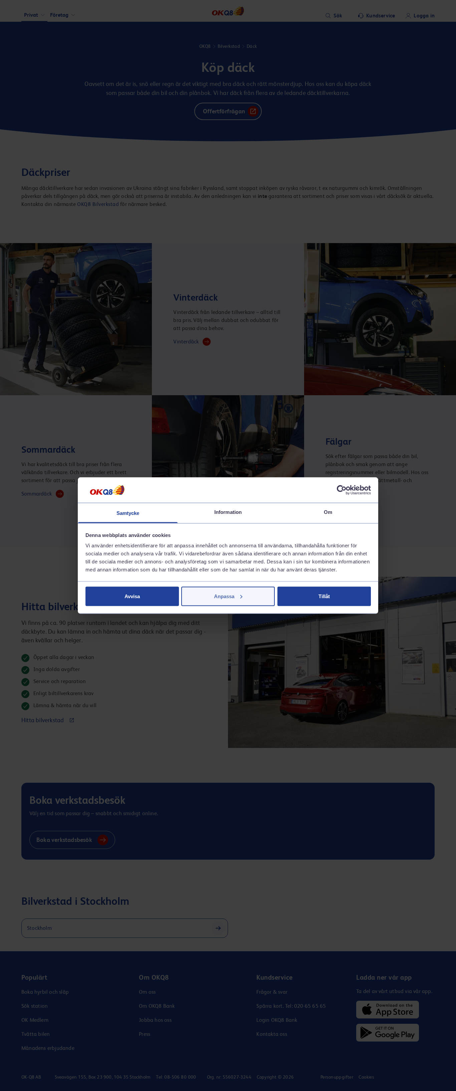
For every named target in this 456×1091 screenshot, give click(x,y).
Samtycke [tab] (128, 513)
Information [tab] (228, 512)
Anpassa (224, 596)
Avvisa (132, 596)
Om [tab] (328, 512)
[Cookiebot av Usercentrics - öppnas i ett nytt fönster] (341, 490)
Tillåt (324, 596)
